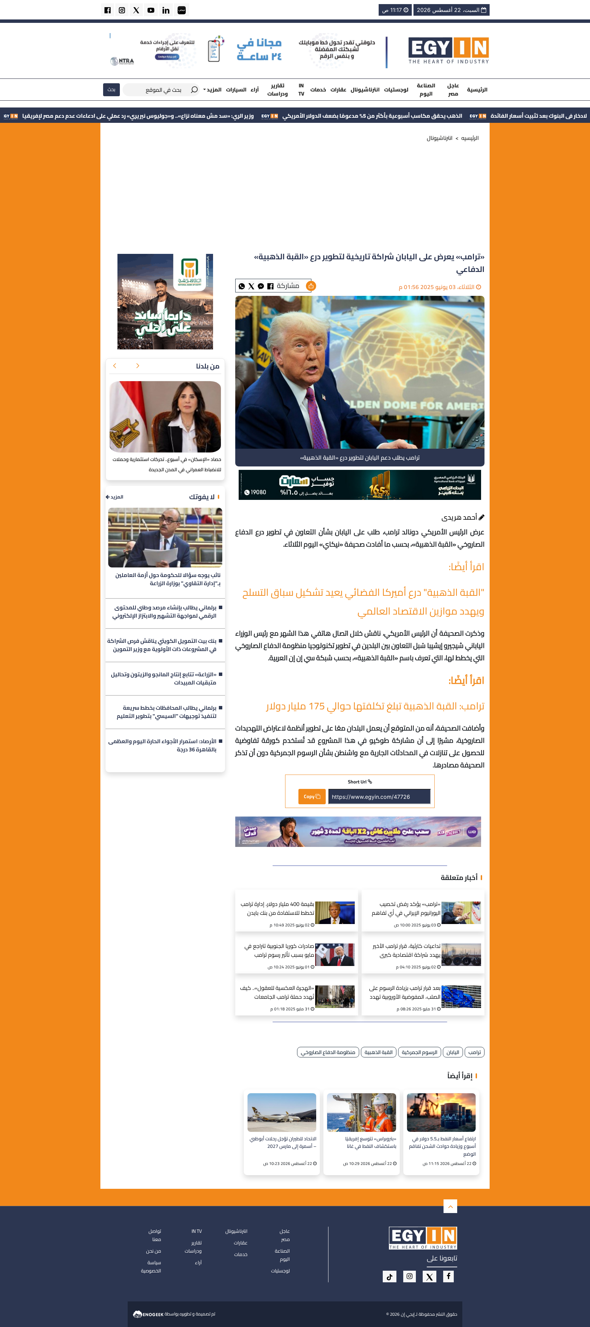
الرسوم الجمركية (419, 1052)
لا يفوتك (202, 496)
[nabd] (182, 9)
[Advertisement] (295, 199)
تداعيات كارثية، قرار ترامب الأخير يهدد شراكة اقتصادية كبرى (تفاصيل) (406, 951)
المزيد (116, 497)
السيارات (236, 90)
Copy (309, 796)
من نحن (153, 1250)
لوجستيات (396, 90)
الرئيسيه (470, 138)
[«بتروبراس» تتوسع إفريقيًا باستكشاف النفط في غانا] (361, 1112)
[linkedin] (166, 9)
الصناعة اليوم (426, 89)
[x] (429, 1276)
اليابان (453, 1052)
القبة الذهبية (379, 1052)
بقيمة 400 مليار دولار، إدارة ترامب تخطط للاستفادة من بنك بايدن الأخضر (277, 909)
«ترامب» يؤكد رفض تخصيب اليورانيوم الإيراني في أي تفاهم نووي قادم (406, 909)
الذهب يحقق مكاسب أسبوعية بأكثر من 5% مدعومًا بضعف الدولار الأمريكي (450, 116)
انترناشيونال (365, 90)
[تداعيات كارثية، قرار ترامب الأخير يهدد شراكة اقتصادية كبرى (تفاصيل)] (463, 946)
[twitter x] (136, 9)
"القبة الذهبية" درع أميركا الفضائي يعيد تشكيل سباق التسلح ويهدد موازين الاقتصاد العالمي (363, 601)
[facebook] (107, 9)
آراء (255, 90)
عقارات (339, 90)
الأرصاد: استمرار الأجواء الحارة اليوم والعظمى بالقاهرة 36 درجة (162, 745)
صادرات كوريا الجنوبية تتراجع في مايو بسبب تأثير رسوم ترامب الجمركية (279, 951)
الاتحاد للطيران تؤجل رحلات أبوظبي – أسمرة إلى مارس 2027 (283, 1143)
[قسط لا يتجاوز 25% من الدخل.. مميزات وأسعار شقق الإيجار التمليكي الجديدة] (165, 417)
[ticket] (389, 1276)
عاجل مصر (453, 89)
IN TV (301, 89)
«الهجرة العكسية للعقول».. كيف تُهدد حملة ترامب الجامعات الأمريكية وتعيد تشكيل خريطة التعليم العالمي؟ (277, 993)
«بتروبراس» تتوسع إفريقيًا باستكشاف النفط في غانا (370, 1143)
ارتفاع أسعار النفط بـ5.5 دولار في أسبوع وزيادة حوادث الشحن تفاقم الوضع (442, 1146)
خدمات (318, 90)
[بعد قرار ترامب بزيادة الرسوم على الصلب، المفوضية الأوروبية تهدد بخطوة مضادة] (463, 988)
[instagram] (122, 9)
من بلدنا (208, 366)
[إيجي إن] (449, 50)
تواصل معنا (155, 1235)
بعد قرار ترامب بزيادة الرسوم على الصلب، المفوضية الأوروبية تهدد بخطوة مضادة (404, 993)
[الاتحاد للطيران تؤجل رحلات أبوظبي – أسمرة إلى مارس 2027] (282, 1112)
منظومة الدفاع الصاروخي (328, 1052)
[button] (137, 366)
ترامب (474, 1052)
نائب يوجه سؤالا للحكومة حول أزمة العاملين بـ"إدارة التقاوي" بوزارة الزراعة (168, 579)
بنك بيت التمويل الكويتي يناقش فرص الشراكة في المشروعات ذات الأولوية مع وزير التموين (161, 645)
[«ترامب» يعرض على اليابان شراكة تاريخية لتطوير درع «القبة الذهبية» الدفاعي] (261, 285)
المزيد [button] (214, 90)
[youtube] (151, 9)
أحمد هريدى (460, 517)
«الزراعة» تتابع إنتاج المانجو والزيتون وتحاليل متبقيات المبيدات (163, 678)
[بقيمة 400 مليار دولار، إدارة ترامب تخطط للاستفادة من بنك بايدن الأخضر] (337, 904)
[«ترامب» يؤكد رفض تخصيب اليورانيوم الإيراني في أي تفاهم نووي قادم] (463, 904)
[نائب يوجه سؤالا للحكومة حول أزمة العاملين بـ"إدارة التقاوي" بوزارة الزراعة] (165, 537)
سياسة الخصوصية (151, 1266)
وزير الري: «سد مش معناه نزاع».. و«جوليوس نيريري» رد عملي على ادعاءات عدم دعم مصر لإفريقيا (216, 116)
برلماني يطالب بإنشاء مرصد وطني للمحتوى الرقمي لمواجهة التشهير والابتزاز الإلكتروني (164, 611)
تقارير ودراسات (277, 89)
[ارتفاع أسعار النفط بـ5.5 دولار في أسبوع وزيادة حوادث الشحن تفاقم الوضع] (441, 1112)
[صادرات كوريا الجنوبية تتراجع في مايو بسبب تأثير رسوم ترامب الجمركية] (337, 946)
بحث (111, 89)
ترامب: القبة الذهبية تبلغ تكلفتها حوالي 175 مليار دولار (375, 705)
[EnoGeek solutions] (149, 1314)
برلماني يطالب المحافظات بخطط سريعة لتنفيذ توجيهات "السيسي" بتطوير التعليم (166, 712)
